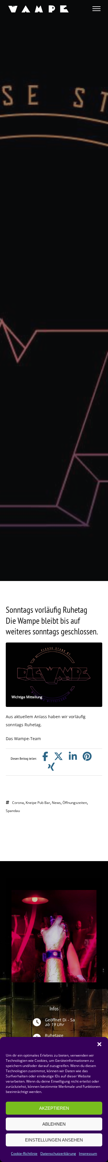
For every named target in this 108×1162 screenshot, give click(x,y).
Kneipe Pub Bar (38, 802)
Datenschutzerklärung (58, 1153)
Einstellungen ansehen (54, 1139)
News (56, 802)
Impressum (88, 1153)
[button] (99, 1044)
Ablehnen (54, 1124)
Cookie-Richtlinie (24, 1153)
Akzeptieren (54, 1108)
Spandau (13, 810)
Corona (18, 802)
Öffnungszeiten (74, 802)
